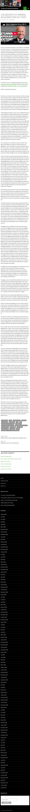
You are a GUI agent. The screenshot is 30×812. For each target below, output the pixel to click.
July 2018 (3, 710)
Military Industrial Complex (8, 423)
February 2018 (4, 722)
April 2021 (3, 632)
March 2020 (3, 664)
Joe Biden (24, 420)
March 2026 (3, 526)
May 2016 (3, 762)
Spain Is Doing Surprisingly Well (7, 505)
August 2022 (3, 594)
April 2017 (3, 747)
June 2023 (3, 574)
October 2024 (4, 552)
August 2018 (3, 707)
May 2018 (3, 715)
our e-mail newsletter (22, 86)
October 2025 (4, 531)
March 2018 (3, 720)
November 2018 (4, 700)
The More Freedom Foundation (9, 8)
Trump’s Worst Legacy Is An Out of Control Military (12, 497)
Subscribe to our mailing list (9, 797)
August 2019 (3, 682)
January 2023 (3, 584)
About (2, 478)
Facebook (10, 86)
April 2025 (3, 539)
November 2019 (4, 674)
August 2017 (3, 737)
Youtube (14, 86)
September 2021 (4, 619)
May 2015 (3, 770)
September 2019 (4, 679)
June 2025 (3, 537)
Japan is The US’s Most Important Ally (9, 500)
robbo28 (13, 19)
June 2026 (3, 519)
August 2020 (3, 652)
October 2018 (4, 702)
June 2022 (3, 599)
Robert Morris (5, 428)
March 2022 (3, 604)
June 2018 (3, 712)
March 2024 (3, 562)
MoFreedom (18, 423)
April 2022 (3, 602)
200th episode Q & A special (7, 502)
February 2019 (4, 692)
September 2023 (4, 569)
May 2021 (3, 629)
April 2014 (3, 780)
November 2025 (4, 529)
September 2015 (4, 765)
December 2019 (4, 672)
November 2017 (4, 730)
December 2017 (4, 727)
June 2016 (3, 760)
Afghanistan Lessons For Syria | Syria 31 (10, 442)
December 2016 (4, 757)
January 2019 (3, 695)
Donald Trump (17, 420)
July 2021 (3, 624)
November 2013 (4, 782)
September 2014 (4, 777)
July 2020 (3, 654)
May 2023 (3, 577)
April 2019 (3, 687)
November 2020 (4, 644)
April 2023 (3, 579)
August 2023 (3, 572)
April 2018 (3, 717)
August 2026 (3, 514)
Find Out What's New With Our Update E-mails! (11, 458)
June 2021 (3, 627)
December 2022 (4, 587)
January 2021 (3, 639)
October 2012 (4, 785)
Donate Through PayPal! (6, 456)
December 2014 (4, 772)
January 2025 (3, 544)
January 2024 (3, 564)
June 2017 (3, 742)
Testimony (12, 428)
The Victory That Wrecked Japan (8, 495)
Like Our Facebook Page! (6, 463)
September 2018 (4, 705)
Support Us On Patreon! (6, 469)
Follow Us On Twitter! (5, 461)
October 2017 (4, 732)
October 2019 (4, 677)
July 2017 (3, 740)
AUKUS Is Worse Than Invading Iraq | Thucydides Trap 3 (13, 437)
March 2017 (3, 750)
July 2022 (3, 597)
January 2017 (3, 755)
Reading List (3, 486)
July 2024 (3, 554)
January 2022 (3, 609)
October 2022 (4, 589)
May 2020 (3, 659)
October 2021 (4, 617)
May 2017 (3, 745)
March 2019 (3, 689)
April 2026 (3, 524)
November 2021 (4, 614)
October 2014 (4, 775)
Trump (18, 428)
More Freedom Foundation (8, 425)
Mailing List (3, 483)
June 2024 (3, 557)
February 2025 (4, 542)
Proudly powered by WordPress (7, 810)
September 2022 (4, 592)
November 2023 (4, 567)
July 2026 (3, 516)
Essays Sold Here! (4, 480)
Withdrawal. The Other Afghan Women (10, 430)
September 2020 (4, 649)
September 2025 (4, 534)
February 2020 (4, 667)
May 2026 (3, 521)
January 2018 (3, 725)
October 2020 (4, 647)
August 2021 (3, 622)
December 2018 (4, 697)
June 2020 (3, 657)
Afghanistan (4, 420)
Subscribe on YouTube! (6, 466)
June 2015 (3, 767)
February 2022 (4, 607)
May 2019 (3, 684)
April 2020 (3, 662)
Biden (10, 420)
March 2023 (3, 582)
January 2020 (3, 669)
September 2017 (4, 735)
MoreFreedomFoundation (21, 425)
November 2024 (4, 549)
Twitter (6, 86)
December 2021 (4, 612)
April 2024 (3, 559)
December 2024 (4, 547)
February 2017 (4, 752)
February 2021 (4, 637)
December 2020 (4, 642)
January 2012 (3, 787)
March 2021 (3, 634)
